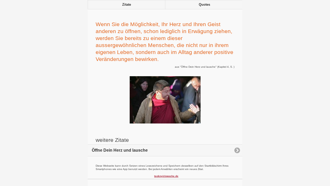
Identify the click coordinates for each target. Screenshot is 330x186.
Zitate (126, 4)
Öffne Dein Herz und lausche (120, 150)
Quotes (204, 4)
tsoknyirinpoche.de (166, 176)
